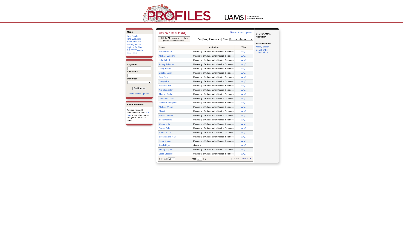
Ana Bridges (164, 145)
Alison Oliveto (165, 51)
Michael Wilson (166, 107)
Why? (243, 51)
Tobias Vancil (165, 132)
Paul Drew (163, 77)
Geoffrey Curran (166, 98)
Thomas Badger (166, 94)
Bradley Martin (165, 73)
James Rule (164, 128)
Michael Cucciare (167, 56)
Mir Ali (162, 111)
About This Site (134, 42)
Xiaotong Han (165, 85)
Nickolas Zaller (166, 90)
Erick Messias (165, 120)
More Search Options (139, 94)
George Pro (164, 81)
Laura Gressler (165, 154)
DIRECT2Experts (135, 50)
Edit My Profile (134, 44)
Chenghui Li (164, 124)
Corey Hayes (165, 68)
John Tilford (164, 60)
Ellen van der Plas (167, 137)
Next (244, 159)
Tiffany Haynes (166, 149)
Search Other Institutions (262, 51)
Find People (132, 36)
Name (162, 47)
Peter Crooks (165, 141)
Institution (214, 47)
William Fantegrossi (168, 103)
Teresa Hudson (166, 115)
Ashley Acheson (166, 64)
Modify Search (262, 47)
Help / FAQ (132, 53)
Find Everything (134, 39)
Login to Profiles (134, 47)
